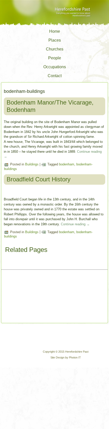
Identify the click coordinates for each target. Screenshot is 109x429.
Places (54, 40)
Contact (55, 76)
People (54, 58)
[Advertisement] (30, 296)
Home (54, 31)
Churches (54, 49)
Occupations (54, 67)
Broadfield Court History (38, 179)
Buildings (32, 164)
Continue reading (75, 224)
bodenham (66, 164)
